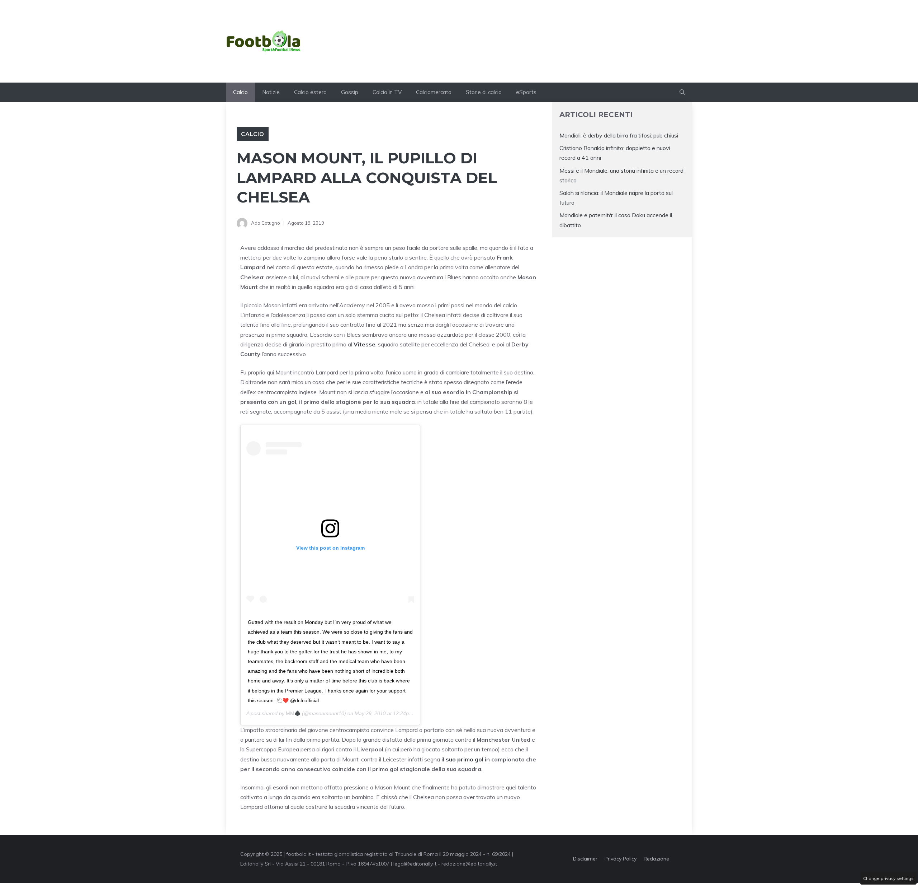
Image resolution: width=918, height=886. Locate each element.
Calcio (240, 92)
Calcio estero (310, 92)
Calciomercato (433, 92)
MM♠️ (293, 713)
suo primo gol (464, 759)
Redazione (656, 858)
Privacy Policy (621, 858)
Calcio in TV (387, 92)
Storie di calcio (484, 92)
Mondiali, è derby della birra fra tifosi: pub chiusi (618, 135)
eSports (526, 92)
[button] (682, 92)
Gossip (349, 92)
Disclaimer (585, 858)
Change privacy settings (888, 878)
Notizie (271, 92)
